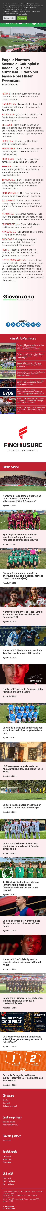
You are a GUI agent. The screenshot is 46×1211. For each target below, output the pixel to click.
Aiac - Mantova (9, 1181)
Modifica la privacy (10, 1125)
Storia (5, 1100)
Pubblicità (7, 1140)
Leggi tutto (23, 14)
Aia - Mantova (8, 1184)
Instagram (7, 1159)
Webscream (10, 1208)
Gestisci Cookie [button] (9, 18)
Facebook (7, 1156)
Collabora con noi (10, 1106)
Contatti (6, 1103)
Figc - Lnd (7, 1178)
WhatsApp (7, 1162)
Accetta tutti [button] (22, 18)
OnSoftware (9, 1206)
